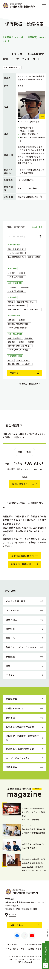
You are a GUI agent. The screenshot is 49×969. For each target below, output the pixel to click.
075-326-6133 (28, 463)
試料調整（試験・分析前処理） (19, 346)
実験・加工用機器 (14, 338)
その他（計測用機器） (32, 309)
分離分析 (22, 273)
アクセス (12, 914)
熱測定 (10, 302)
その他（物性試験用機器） (18, 327)
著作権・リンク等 (36, 948)
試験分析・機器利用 (21, 564)
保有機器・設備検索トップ (30, 383)
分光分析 (11, 273)
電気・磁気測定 (14, 309)
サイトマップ (13, 944)
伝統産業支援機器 (17, 257)
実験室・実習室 (23, 360)
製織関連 (31, 342)
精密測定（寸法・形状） (26, 302)
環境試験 (22, 320)
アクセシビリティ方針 (14, 948)
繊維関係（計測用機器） (17, 305)
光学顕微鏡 (12, 287)
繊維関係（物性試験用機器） (18, 324)
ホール (10, 360)
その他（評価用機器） (16, 291)
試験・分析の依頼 (17, 249)
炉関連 (21, 342)
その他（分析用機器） (16, 277)
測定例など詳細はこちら (28, 196)
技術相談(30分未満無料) (22, 555)
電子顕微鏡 (24, 287)
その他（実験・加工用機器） (18, 349)
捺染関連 (28, 338)
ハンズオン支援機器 (17, 253)
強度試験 (11, 320)
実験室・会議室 (34, 257)
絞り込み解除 (37, 226)
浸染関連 (11, 342)
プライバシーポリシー (32, 944)
